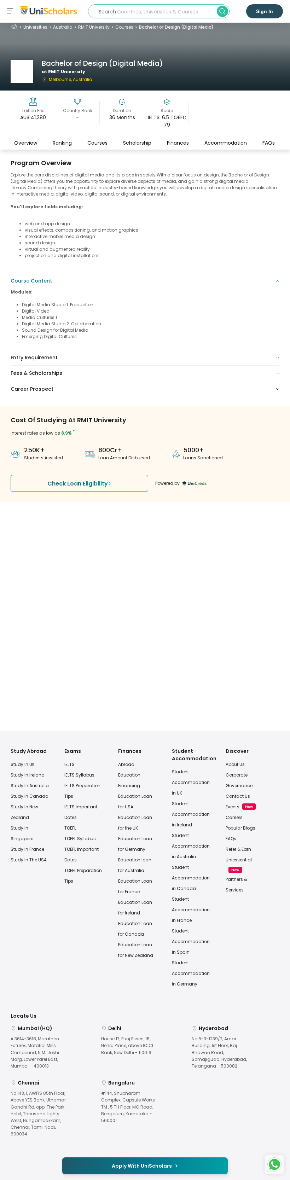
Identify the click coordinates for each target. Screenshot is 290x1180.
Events (232, 807)
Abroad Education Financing (129, 775)
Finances (178, 142)
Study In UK (23, 764)
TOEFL (70, 828)
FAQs (268, 142)
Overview (25, 142)
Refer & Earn (238, 849)
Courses (124, 27)
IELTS (69, 764)
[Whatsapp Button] (274, 1164)
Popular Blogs (240, 828)
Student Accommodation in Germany (191, 973)
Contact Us (238, 796)
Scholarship (137, 142)
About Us (235, 764)
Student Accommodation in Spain (191, 941)
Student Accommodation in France (191, 909)
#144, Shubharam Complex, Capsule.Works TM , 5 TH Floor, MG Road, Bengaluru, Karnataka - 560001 (128, 1106)
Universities (35, 27)
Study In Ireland (28, 775)
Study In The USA (29, 860)
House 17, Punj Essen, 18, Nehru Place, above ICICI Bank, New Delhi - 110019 (127, 1045)
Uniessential (239, 860)
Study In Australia (30, 786)
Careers (234, 817)
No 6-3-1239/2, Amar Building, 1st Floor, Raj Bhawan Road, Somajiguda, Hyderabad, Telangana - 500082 (219, 1052)
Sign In (264, 11)
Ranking (62, 142)
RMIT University (94, 27)
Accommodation (225, 142)
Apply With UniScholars (142, 1165)
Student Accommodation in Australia (191, 846)
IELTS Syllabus (79, 775)
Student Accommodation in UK (191, 782)
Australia (62, 27)
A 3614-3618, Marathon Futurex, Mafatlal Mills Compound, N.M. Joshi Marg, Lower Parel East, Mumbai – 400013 (35, 1052)
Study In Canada (29, 796)
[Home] (14, 27)
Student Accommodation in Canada (191, 877)
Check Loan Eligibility (77, 483)
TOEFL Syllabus (80, 839)
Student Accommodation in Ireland (191, 814)
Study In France (27, 849)
